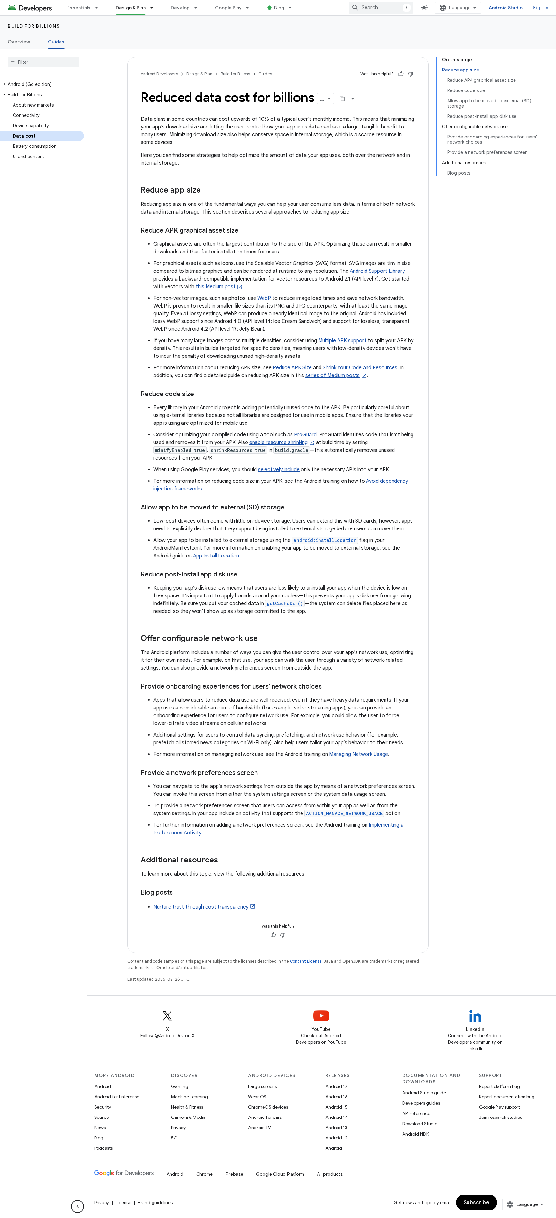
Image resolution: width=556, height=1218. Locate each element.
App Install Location (216, 556)
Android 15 (336, 1107)
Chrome (204, 1174)
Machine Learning (189, 1096)
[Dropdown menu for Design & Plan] (154, 7)
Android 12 (336, 1138)
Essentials (79, 8)
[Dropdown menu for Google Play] (250, 7)
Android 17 (336, 1086)
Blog (279, 8)
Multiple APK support (342, 341)
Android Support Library (377, 271)
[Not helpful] (410, 74)
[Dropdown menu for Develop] (198, 7)
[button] (42, 84)
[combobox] (381, 8)
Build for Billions (34, 26)
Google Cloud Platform (280, 1174)
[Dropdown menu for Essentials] (99, 7)
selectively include (279, 469)
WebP (264, 298)
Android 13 (336, 1127)
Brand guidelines (155, 1202)
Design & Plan (131, 8)
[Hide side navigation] (77, 1206)
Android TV (259, 1127)
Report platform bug (499, 1086)
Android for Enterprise (116, 1096)
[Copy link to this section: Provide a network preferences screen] (264, 773)
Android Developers (159, 74)
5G (174, 1138)
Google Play (228, 8)
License (123, 1202)
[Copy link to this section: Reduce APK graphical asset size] (244, 231)
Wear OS (257, 1096)
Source (101, 1117)
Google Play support (499, 1107)
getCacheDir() (285, 603)
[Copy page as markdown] (342, 98)
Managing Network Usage (358, 754)
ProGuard (305, 435)
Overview (19, 41)
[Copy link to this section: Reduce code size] (200, 394)
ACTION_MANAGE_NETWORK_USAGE (344, 813)
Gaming (179, 1086)
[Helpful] (401, 74)
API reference (416, 1113)
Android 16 (336, 1096)
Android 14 (336, 1117)
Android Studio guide (424, 1093)
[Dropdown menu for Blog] (292, 7)
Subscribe (477, 1202)
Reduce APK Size (292, 368)
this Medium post (216, 286)
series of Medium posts (332, 375)
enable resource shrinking (278, 442)
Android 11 (336, 1148)
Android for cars (265, 1117)
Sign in (540, 8)
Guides (56, 41)
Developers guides (421, 1103)
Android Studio (506, 8)
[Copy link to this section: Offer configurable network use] (264, 639)
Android (102, 1086)
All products (330, 1174)
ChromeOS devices (268, 1107)
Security (102, 1107)
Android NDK (415, 1134)
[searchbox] (43, 62)
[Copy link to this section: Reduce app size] (207, 191)
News (100, 1127)
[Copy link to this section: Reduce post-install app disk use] (243, 575)
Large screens (262, 1086)
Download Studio (419, 1124)
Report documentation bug (506, 1096)
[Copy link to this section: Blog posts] (179, 893)
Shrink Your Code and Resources (360, 368)
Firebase (234, 1174)
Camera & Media (188, 1117)
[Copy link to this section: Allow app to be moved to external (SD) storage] (290, 508)
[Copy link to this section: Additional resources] (224, 860)
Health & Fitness (187, 1107)
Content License (306, 961)
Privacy (178, 1127)
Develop (180, 8)
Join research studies (500, 1117)
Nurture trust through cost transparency (200, 907)
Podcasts (103, 1148)
